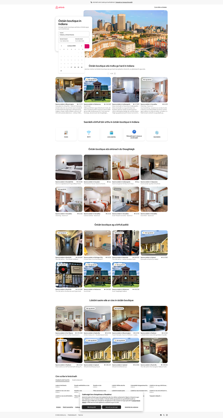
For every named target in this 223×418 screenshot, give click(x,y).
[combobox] (74, 35)
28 (75, 67)
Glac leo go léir (91, 407)
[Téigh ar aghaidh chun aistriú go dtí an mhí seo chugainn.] (81, 45)
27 (71, 67)
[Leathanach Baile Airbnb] (59, 7)
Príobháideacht (72, 415)
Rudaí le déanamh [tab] (77, 380)
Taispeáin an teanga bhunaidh (123, 2)
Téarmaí (80, 415)
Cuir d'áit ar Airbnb (160, 7)
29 (78, 67)
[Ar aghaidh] (114, 73)
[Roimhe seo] (108, 73)
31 (61, 71)
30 (81, 67)
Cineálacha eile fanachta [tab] (62, 380)
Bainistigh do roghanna (131, 407)
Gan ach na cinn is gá (112, 407)
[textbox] (66, 41)
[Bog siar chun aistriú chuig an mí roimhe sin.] (61, 45)
